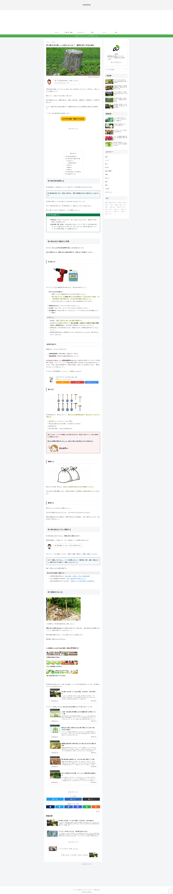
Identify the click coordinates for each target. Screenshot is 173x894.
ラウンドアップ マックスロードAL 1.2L (67, 377)
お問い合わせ (97, 889)
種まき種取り (108, 171)
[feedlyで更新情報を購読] (87, 806)
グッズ (107, 160)
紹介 (106, 164)
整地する (69, 169)
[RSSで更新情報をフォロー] (96, 806)
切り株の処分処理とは (71, 156)
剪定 (106, 181)
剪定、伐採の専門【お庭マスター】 (76, 578)
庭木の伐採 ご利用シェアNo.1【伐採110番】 (77, 576)
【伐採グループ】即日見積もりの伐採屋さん (82, 581)
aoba (116, 54)
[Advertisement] (86, 20)
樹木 (106, 156)
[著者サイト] (50, 806)
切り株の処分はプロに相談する (73, 171)
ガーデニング (108, 192)
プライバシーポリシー (87, 889)
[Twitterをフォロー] (59, 806)
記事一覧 (80, 889)
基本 (106, 185)
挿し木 (107, 178)
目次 (71, 153)
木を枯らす (70, 160)
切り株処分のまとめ (71, 174)
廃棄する (69, 167)
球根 (106, 174)
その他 (107, 188)
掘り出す (69, 165)
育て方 (107, 167)
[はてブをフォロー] (68, 806)
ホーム (75, 889)
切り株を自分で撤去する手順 (73, 158)
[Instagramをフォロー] (77, 806)
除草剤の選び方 (72, 163)
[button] (126, 69)
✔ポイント (90, 296)
